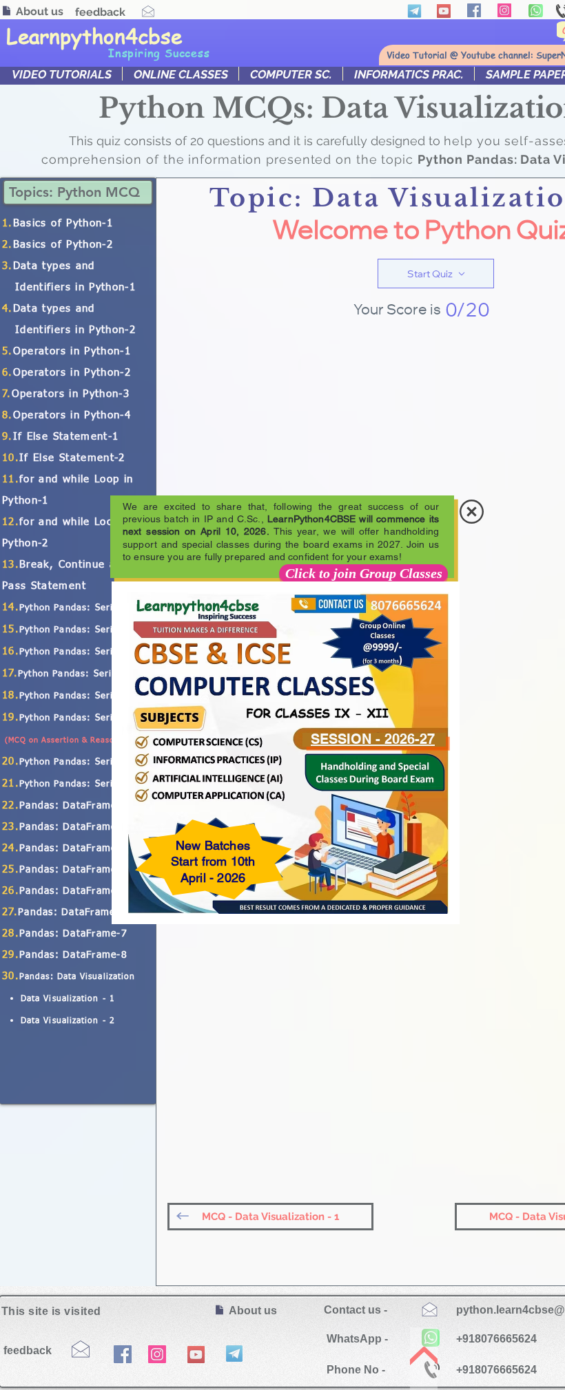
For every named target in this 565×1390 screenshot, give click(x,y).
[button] (472, 512)
